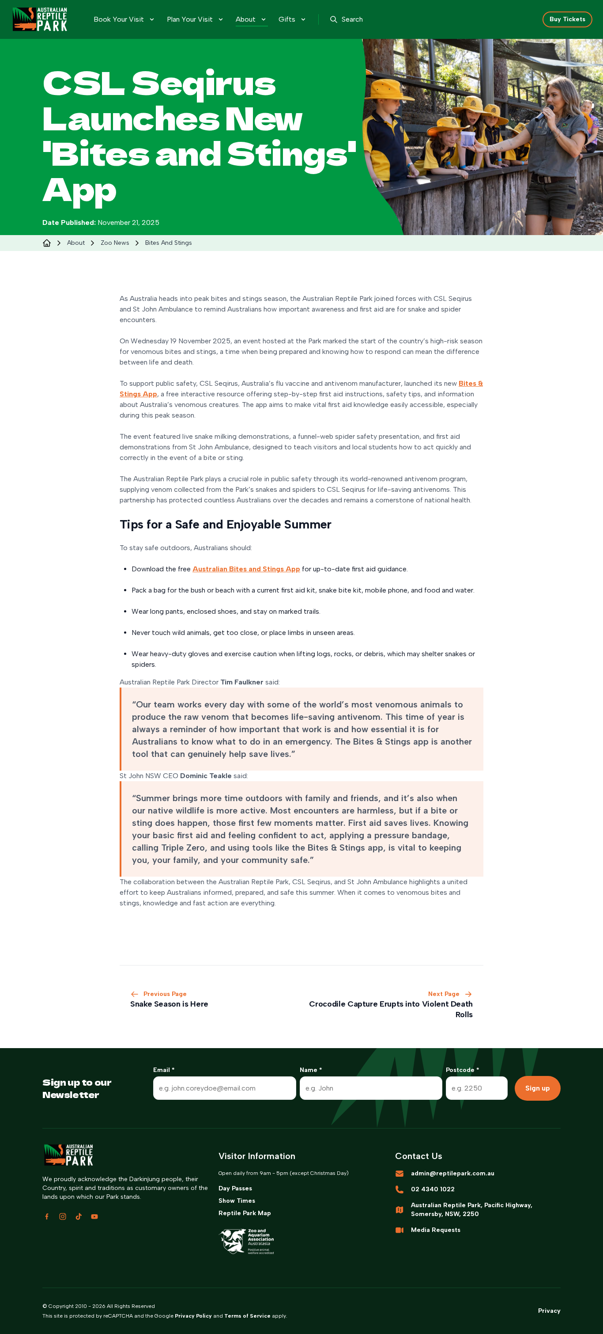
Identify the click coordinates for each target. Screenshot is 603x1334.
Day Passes (235, 1188)
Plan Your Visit (190, 19)
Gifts (287, 19)
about (76, 243)
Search (352, 19)
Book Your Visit (119, 19)
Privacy (549, 1311)
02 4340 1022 (433, 1189)
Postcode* (462, 1070)
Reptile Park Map (245, 1213)
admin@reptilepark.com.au (452, 1173)
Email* (164, 1070)
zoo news (115, 243)
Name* (311, 1070)
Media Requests (435, 1230)
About (246, 19)
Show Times (237, 1201)
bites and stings (168, 243)
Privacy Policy (193, 1316)
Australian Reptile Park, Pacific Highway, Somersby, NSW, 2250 (471, 1209)
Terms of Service (247, 1316)
